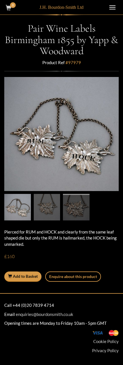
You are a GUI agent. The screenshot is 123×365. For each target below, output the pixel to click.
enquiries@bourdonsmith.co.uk (44, 314)
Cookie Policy (106, 341)
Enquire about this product (73, 276)
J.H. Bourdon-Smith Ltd (61, 7)
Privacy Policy (105, 350)
